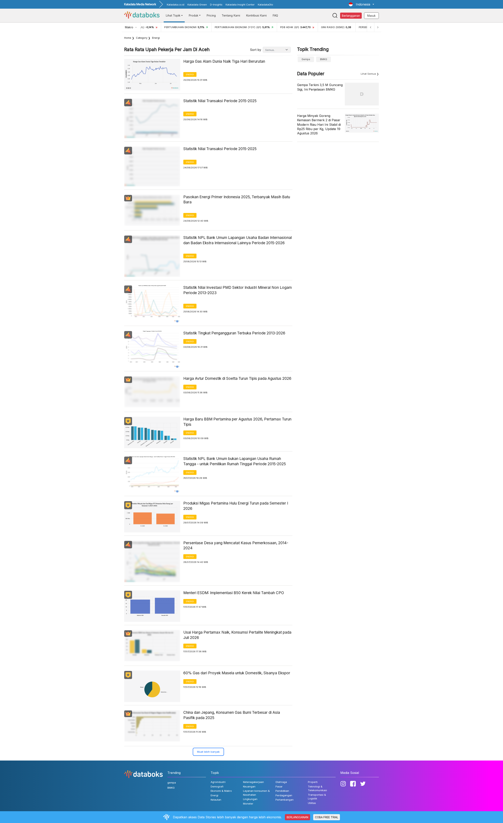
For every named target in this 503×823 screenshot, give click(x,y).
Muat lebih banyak (208, 751)
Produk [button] (193, 15)
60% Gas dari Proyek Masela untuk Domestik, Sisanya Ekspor (236, 673)
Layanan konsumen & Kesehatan (256, 792)
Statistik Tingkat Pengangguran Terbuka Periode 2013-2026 (234, 333)
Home (127, 37)
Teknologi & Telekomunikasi (317, 788)
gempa (306, 59)
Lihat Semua (368, 73)
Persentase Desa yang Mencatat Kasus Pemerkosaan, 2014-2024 (235, 546)
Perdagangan (283, 795)
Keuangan (249, 786)
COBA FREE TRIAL (326, 817)
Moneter (248, 803)
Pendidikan (282, 790)
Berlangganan (351, 15)
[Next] (377, 27)
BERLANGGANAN (297, 817)
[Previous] (370, 27)
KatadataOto (265, 4)
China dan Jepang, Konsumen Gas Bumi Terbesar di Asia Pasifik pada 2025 (231, 715)
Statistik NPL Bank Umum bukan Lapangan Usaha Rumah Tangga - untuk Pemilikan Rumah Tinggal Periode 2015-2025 (234, 461)
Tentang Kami (231, 15)
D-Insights (216, 4)
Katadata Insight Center (240, 4)
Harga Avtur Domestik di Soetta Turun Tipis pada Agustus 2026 (237, 378)
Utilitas (312, 803)
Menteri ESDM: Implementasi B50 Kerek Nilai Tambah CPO (233, 593)
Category (141, 37)
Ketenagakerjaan (253, 782)
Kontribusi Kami (256, 15)
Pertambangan (284, 799)
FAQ (275, 15)
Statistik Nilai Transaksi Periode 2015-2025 (220, 101)
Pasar (279, 786)
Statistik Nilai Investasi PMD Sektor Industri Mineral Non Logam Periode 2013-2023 (237, 290)
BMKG (323, 59)
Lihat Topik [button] (173, 15)
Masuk (371, 15)
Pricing (211, 15)
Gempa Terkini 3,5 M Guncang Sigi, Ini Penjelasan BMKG (320, 87)
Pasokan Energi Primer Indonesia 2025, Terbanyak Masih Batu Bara (236, 200)
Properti (313, 782)
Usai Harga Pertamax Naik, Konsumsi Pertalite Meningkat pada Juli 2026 (237, 635)
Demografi (217, 786)
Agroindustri (218, 782)
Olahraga (281, 782)
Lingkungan (250, 799)
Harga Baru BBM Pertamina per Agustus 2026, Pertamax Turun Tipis (237, 422)
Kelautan (216, 799)
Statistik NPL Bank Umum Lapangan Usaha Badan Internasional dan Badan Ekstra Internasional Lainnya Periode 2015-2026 (237, 240)
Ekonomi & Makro (221, 790)
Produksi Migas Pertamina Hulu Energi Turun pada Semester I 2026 (235, 506)
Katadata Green (197, 4)
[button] (361, 4)
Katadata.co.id (175, 4)
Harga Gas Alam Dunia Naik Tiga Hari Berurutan (224, 61)
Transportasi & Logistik (317, 796)
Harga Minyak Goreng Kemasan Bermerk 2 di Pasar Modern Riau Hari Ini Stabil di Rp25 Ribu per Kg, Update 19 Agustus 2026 (319, 124)
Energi (190, 74)
